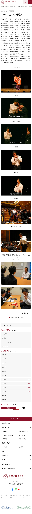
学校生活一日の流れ (8, 435)
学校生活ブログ (13, 6)
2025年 (4, 359)
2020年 (4, 379)
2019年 (4, 383)
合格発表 (21, 447)
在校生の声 (5, 346)
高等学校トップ (4, 6)
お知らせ (4, 451)
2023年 (4, 367)
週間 (8, 408)
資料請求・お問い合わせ (8, 468)
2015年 (4, 400)
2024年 (4, 363)
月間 (23, 408)
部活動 (4, 338)
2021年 (4, 375)
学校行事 (20, 6)
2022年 (4, 371)
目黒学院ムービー (6, 464)
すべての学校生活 (6, 325)
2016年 (4, 395)
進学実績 (5, 431)
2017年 (4, 391)
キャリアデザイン (6, 342)
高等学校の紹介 (6, 427)
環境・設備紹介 (23, 438)
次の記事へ (25, 313)
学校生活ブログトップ (17, 317)
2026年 (4, 355)
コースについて (23, 435)
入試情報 (5, 447)
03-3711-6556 (17, 484)
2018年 (4, 387)
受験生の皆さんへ (6, 443)
